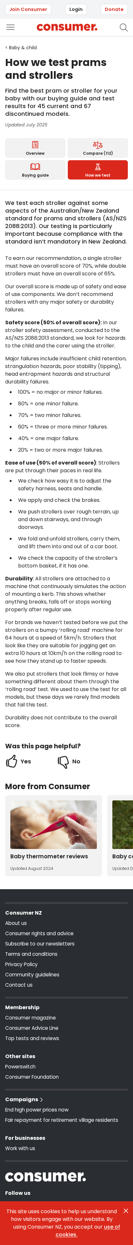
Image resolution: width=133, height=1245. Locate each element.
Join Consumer (28, 9)
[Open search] (124, 27)
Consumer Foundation (32, 1077)
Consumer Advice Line (31, 1028)
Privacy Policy (21, 964)
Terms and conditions (31, 954)
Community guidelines (32, 974)
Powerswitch (20, 1066)
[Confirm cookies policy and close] (126, 1211)
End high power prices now (36, 1109)
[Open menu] (10, 27)
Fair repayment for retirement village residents (61, 1120)
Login (76, 9)
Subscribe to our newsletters (40, 943)
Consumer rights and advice (39, 933)
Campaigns (21, 1099)
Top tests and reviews (32, 1038)
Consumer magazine (30, 1017)
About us (16, 923)
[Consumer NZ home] (67, 27)
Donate (114, 9)
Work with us (20, 1148)
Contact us (19, 985)
